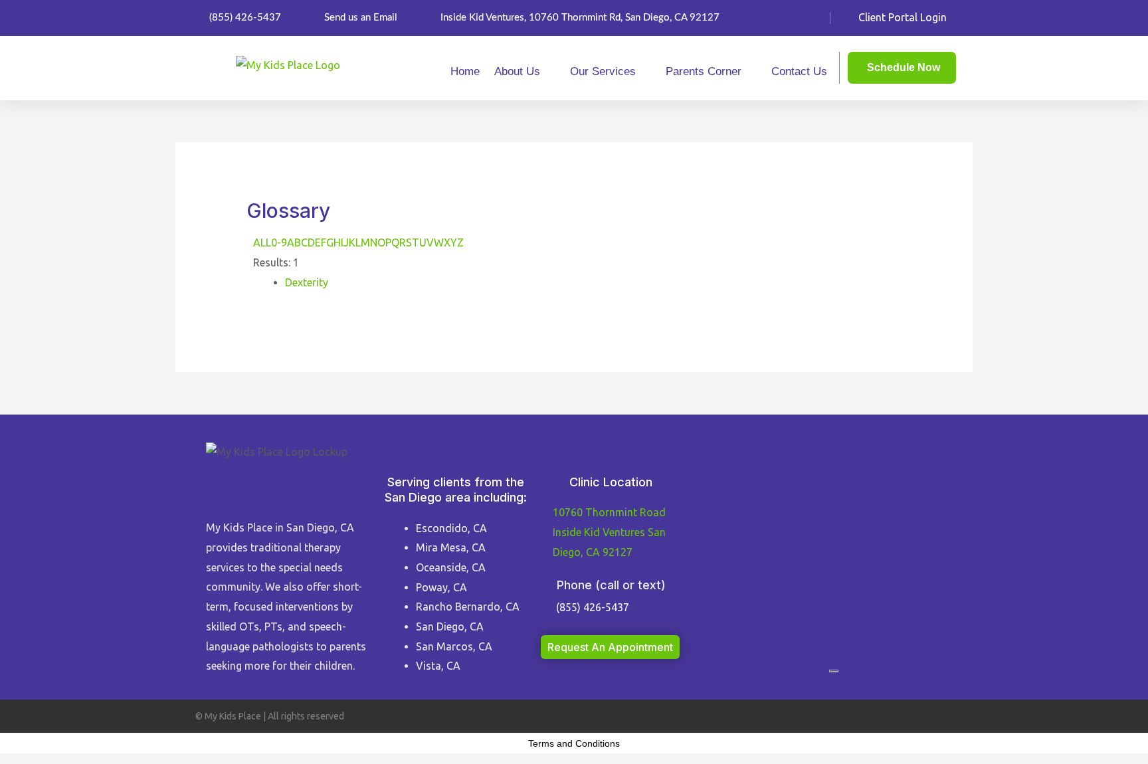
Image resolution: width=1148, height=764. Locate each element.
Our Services (603, 71)
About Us (517, 71)
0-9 (279, 242)
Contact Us (799, 71)
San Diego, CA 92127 (609, 531)
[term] (306, 282)
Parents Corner (703, 71)
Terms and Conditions (574, 743)
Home (465, 71)
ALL (262, 242)
